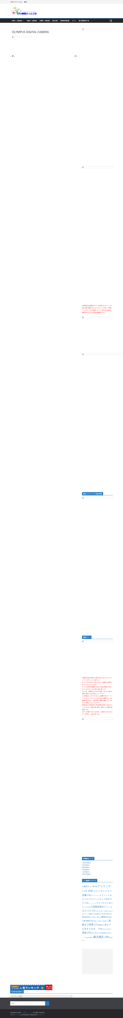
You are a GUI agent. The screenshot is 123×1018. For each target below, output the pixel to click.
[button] (23, 20)
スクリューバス (96, 895)
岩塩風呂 (98, 914)
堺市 (102, 911)
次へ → (77, 56)
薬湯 (86, 932)
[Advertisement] (97, 961)
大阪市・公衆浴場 (17, 20)
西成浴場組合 (86, 867)
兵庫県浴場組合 (86, 874)
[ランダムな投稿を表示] (111, 20)
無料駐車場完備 (64, 20)
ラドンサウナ (103, 903)
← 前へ (12, 56)
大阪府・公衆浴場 (32, 20)
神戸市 (104, 929)
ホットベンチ (92, 903)
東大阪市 (88, 921)
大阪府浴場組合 (86, 863)
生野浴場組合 (86, 865)
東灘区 (95, 921)
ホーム (74, 20)
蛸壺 (93, 933)
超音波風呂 (104, 933)
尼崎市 (92, 914)
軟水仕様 (55, 20)
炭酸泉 (101, 925)
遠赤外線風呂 (89, 937)
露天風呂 (101, 937)
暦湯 (104, 916)
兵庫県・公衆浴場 (45, 20)
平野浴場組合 (86, 869)
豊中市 (97, 933)
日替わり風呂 (96, 917)
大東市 (106, 911)
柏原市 (100, 921)
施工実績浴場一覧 (84, 20)
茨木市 (109, 929)
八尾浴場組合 (86, 872)
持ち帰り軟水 (107, 914)
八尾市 (98, 911)
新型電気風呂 (87, 917)
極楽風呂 (105, 921)
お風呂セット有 (89, 886)
